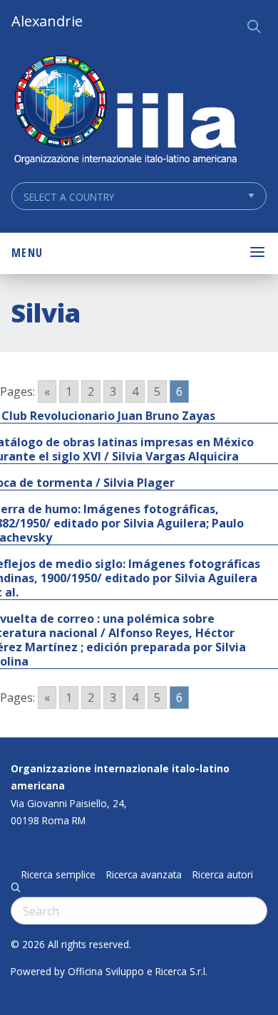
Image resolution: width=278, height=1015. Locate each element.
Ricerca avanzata (144, 875)
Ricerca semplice (58, 875)
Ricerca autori (222, 875)
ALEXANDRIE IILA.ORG (124, 111)
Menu (27, 253)
